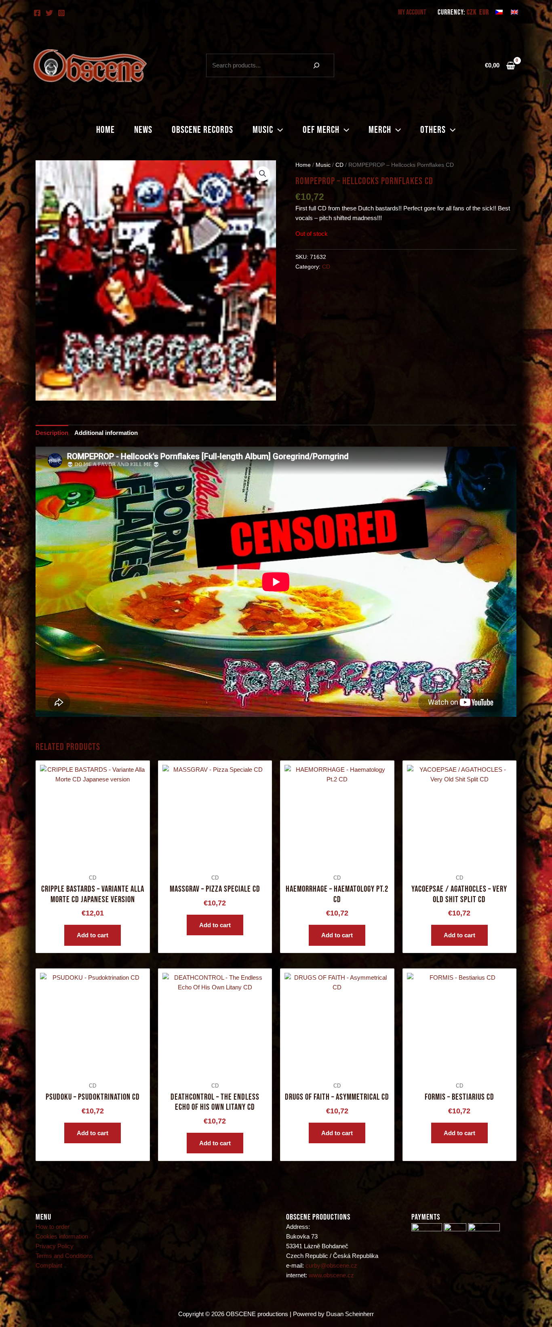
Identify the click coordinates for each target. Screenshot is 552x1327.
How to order (53, 1226)
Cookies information (62, 1236)
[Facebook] (37, 13)
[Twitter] (49, 13)
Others (433, 130)
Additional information (106, 432)
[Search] (316, 65)
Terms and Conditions (64, 1255)
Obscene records (202, 130)
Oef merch (321, 130)
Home (105, 130)
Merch (380, 130)
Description (52, 432)
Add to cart (92, 935)
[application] (278, 130)
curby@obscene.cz (331, 1265)
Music (263, 130)
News (143, 130)
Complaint (49, 1265)
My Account (412, 12)
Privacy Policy (55, 1246)
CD (339, 165)
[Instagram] (61, 13)
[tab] (52, 433)
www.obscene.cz (331, 1275)
